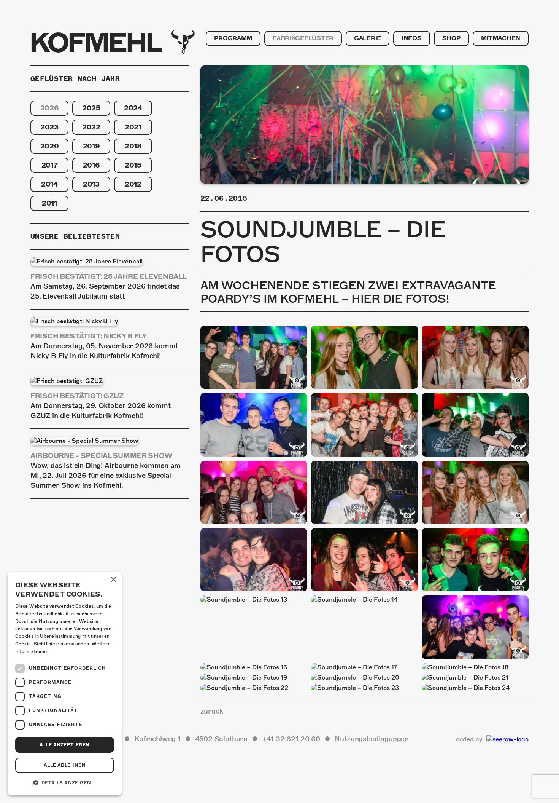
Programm (233, 38)
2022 (91, 127)
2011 (49, 203)
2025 (91, 108)
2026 (49, 108)
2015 (133, 165)
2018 (133, 146)
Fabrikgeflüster (303, 38)
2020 (49, 146)
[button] (64, 783)
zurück (211, 711)
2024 (133, 108)
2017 (49, 165)
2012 (133, 184)
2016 (91, 165)
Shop (451, 38)
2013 (91, 184)
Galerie (367, 38)
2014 (49, 184)
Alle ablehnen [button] (65, 765)
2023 (49, 127)
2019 (91, 146)
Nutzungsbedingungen (371, 738)
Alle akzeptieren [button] (64, 744)
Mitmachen (500, 38)
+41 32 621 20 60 (291, 738)
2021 (133, 127)
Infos (412, 38)
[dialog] (65, 683)
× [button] (113, 580)
